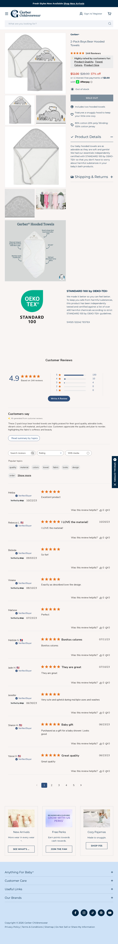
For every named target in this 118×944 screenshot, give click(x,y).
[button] (115, 472)
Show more (24, 475)
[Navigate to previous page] (37, 785)
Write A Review (59, 398)
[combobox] (59, 23)
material (24, 467)
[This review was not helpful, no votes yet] (106, 510)
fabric (56, 467)
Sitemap (49, 927)
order (12, 475)
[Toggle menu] (6, 14)
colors (36, 467)
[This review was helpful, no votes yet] (101, 510)
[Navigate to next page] (81, 785)
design (75, 467)
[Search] (110, 23)
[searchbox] (19, 453)
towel (46, 467)
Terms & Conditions (32, 927)
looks (65, 467)
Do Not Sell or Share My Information (75, 927)
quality (13, 467)
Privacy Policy (12, 927)
